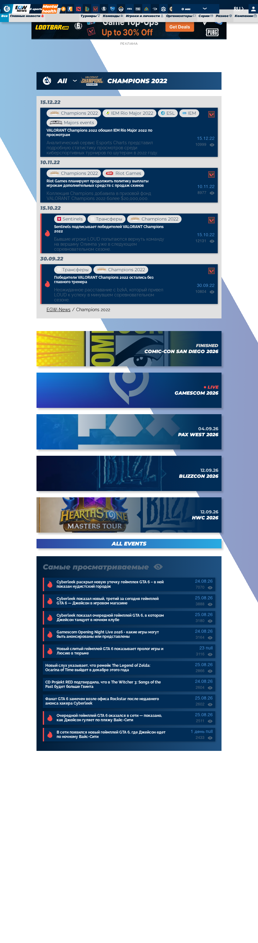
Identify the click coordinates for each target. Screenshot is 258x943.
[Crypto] (62, 9)
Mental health (50, 9)
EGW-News (58, 309)
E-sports (36, 9)
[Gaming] (59, 9)
